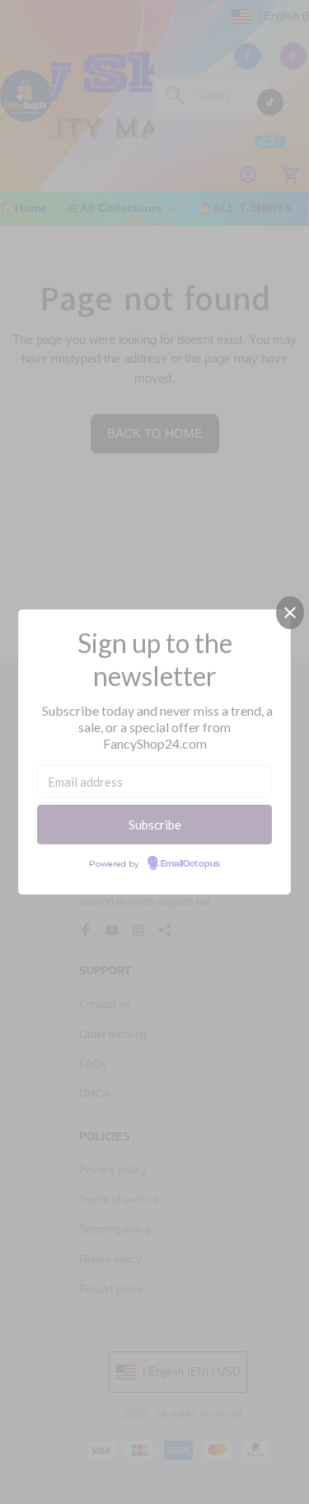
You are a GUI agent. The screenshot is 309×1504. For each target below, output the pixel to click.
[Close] (290, 612)
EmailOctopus (190, 864)
